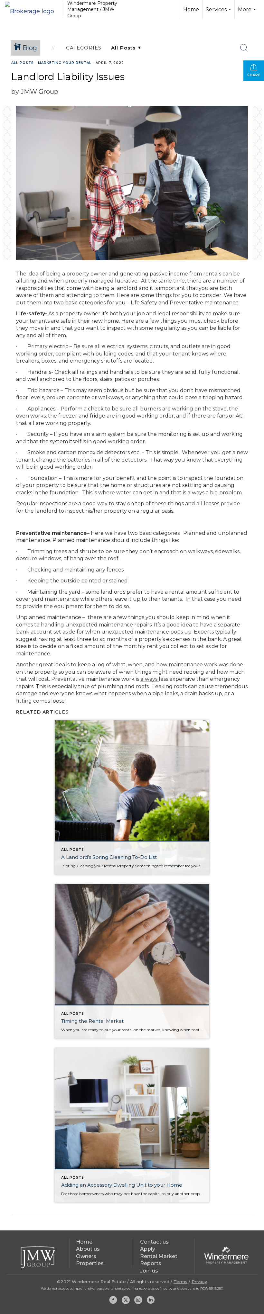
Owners (86, 1256)
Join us (149, 1271)
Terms (180, 1281)
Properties (90, 1263)
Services (219, 12)
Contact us (154, 1242)
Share (253, 75)
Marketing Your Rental (64, 63)
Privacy (199, 1281)
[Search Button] (244, 48)
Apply (147, 1249)
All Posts (22, 63)
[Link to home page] (33, 9)
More (248, 12)
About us (88, 1249)
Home (191, 9)
